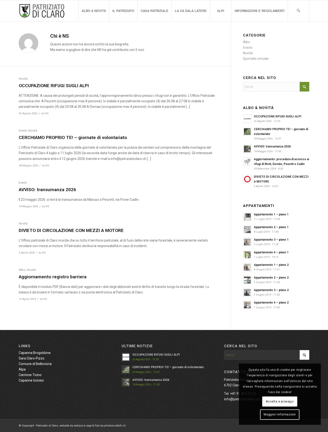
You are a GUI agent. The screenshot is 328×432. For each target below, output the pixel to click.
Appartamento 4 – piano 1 (271, 252)
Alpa (22, 369)
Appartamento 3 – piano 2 (271, 290)
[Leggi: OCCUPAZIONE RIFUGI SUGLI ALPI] (247, 119)
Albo (22, 270)
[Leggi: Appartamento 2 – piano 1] (247, 229)
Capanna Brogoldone (35, 353)
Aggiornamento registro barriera (52, 277)
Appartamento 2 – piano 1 (271, 227)
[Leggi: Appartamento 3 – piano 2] (247, 292)
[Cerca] (298, 10)
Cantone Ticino (30, 375)
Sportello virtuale (256, 59)
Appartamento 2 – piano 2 (271, 277)
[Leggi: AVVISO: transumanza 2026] (247, 149)
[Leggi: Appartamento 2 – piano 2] (247, 280)
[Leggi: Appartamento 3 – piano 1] (247, 242)
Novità (23, 78)
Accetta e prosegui (280, 401)
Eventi (23, 130)
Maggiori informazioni (280, 414)
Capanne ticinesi (31, 380)
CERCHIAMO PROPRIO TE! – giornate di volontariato (73, 137)
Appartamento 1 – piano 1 (271, 214)
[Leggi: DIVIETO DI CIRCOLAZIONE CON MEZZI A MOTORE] (247, 179)
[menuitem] (93, 10)
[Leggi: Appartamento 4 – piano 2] (247, 305)
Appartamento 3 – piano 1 (271, 239)
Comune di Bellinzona (35, 364)
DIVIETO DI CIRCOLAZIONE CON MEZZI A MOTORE (71, 230)
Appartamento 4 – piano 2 (271, 302)
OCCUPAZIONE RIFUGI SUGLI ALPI (54, 85)
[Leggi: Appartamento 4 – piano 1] (247, 254)
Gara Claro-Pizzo (31, 358)
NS (47, 113)
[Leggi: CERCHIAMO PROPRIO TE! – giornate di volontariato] (247, 131)
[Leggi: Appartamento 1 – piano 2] (247, 267)
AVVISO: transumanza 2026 (47, 189)
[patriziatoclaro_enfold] (42, 10)
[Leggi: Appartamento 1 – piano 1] (247, 217)
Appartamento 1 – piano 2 (271, 265)
